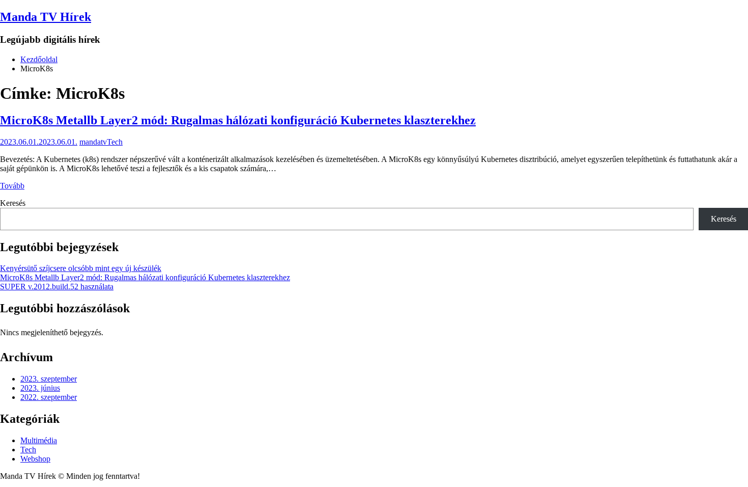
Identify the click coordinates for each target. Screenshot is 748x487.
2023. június (40, 388)
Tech (115, 142)
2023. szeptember (48, 378)
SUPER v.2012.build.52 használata (56, 286)
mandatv (93, 142)
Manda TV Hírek (45, 16)
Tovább (12, 185)
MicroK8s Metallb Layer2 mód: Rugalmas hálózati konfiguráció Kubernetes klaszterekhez (238, 120)
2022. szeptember (48, 397)
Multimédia (38, 440)
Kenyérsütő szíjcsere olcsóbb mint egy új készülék (80, 268)
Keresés (12, 203)
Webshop (35, 458)
